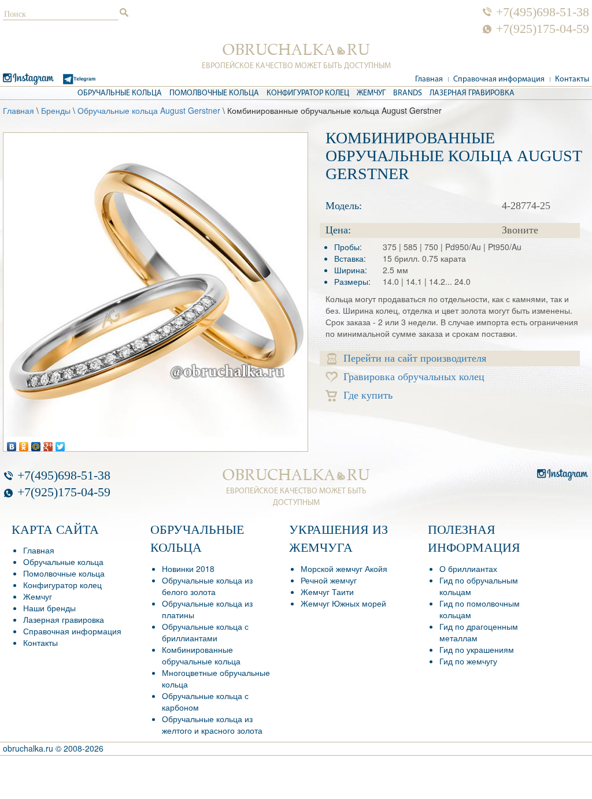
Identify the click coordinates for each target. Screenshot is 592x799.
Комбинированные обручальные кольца (201, 655)
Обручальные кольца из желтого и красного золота (212, 724)
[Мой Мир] (36, 443)
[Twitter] (60, 443)
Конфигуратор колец (308, 93)
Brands (407, 93)
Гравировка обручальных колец (413, 376)
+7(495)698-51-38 (542, 12)
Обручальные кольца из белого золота (207, 585)
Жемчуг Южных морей (343, 603)
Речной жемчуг (329, 580)
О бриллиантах (468, 568)
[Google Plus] (48, 443)
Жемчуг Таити (327, 591)
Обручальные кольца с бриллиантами (205, 632)
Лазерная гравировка (472, 93)
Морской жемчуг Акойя (344, 568)
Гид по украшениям (476, 649)
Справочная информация (499, 79)
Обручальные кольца (119, 93)
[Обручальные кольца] (296, 49)
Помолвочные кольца (214, 93)
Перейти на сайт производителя (414, 358)
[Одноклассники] (24, 443)
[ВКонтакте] (12, 443)
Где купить (368, 395)
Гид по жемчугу (468, 661)
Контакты (572, 79)
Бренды (56, 110)
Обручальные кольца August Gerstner (148, 110)
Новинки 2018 (188, 568)
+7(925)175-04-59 (542, 29)
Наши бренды (49, 608)
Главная (429, 79)
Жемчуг (371, 93)
